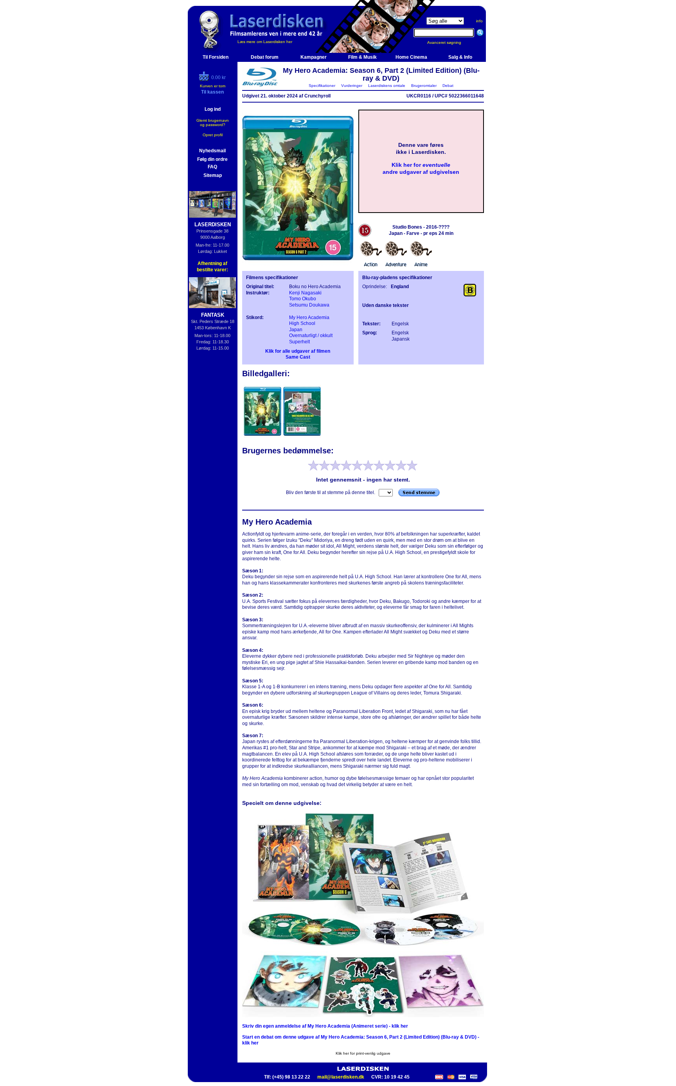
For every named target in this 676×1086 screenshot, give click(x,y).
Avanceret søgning (449, 42)
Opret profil (213, 135)
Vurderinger (352, 85)
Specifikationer (322, 85)
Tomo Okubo (302, 298)
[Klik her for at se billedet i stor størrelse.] (263, 437)
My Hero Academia (309, 317)
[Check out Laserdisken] (205, 79)
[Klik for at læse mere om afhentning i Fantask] (212, 292)
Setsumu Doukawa (309, 305)
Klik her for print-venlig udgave (363, 1053)
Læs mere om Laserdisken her (264, 42)
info (479, 21)
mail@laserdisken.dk (340, 1077)
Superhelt (299, 342)
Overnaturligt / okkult (311, 335)
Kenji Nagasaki (305, 293)
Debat (448, 85)
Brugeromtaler (424, 85)
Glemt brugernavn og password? (212, 122)
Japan (295, 329)
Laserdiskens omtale (387, 85)
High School (302, 323)
